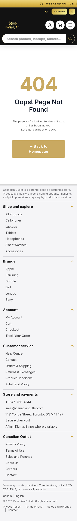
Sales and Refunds (19, 456)
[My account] (49, 25)
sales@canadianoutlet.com (24, 408)
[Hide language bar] (72, 12)
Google (11, 281)
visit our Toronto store (42, 485)
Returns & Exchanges (21, 372)
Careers (11, 469)
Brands (9, 261)
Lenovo (11, 293)
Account (10, 310)
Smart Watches (16, 245)
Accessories (14, 251)
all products (38, 489)
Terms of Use (15, 450)
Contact (11, 359)
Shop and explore (18, 206)
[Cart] (60, 25)
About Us (12, 463)
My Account (14, 317)
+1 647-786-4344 (18, 402)
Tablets (11, 233)
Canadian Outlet (17, 436)
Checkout (12, 329)
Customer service (18, 346)
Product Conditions (19, 378)
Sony (9, 299)
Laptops (11, 226)
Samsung (12, 275)
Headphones (15, 239)
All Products (14, 214)
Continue (59, 11)
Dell (8, 287)
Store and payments (20, 394)
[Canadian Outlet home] (12, 25)
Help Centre (14, 353)
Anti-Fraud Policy (18, 384)
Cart (8, 323)
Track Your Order (18, 336)
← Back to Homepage (38, 149)
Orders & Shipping (18, 366)
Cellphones (14, 220)
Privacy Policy (15, 444)
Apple (10, 269)
